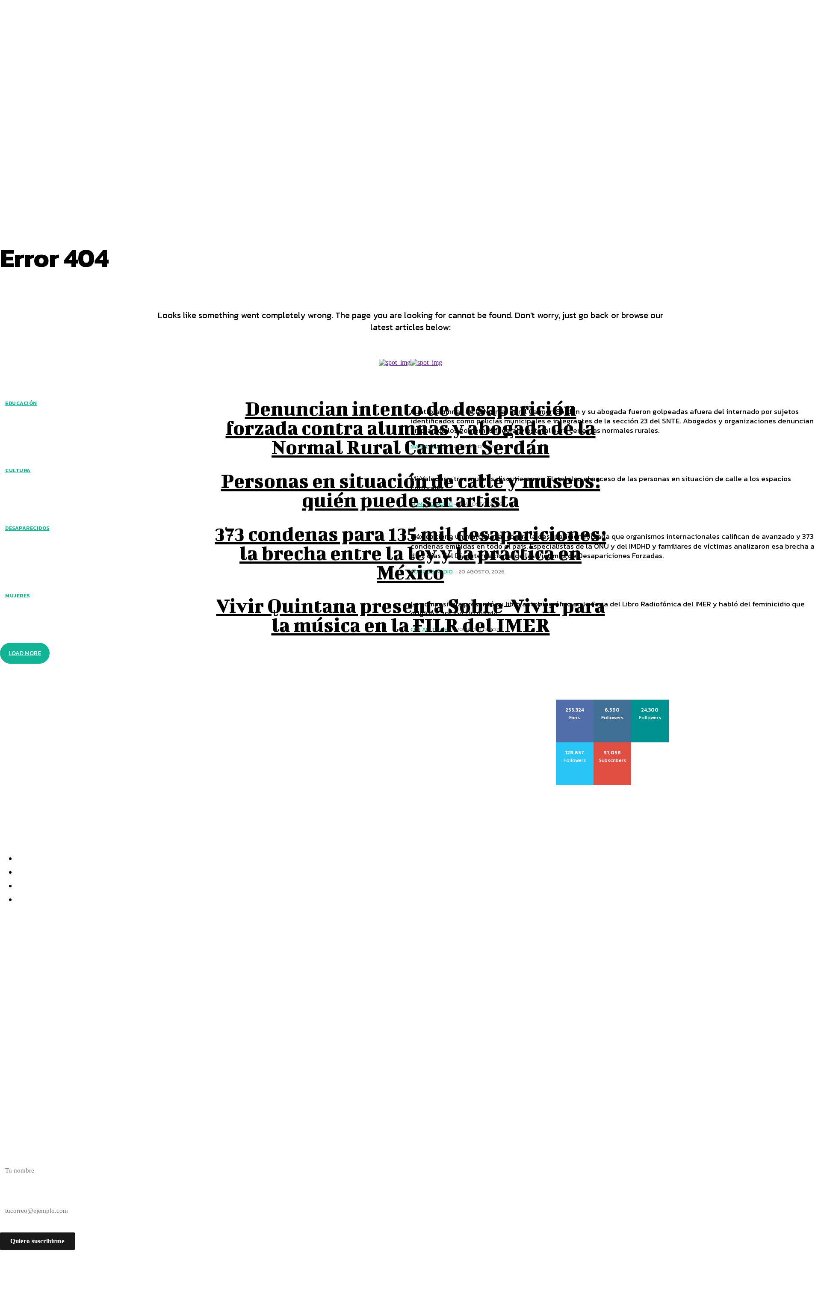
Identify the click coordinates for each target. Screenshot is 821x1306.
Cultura (18, 470)
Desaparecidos (27, 528)
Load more (25, 653)
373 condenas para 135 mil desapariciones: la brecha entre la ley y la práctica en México (410, 553)
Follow (612, 702)
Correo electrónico (25, 1195)
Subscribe (613, 745)
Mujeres (17, 596)
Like (575, 702)
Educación (21, 403)
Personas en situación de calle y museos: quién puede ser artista (410, 490)
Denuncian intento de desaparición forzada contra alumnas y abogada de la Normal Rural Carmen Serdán (411, 427)
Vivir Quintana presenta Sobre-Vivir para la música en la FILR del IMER (410, 615)
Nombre (11, 1155)
